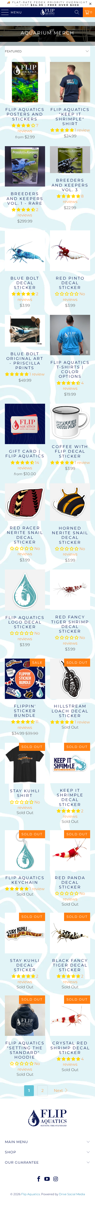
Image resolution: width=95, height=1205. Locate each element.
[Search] (77, 12)
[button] (23, 125)
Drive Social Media (72, 1194)
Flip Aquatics (30, 1194)
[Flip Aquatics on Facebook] (38, 1179)
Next (59, 1090)
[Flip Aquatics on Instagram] (55, 1179)
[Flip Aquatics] (47, 12)
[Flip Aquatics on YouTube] (47, 1179)
